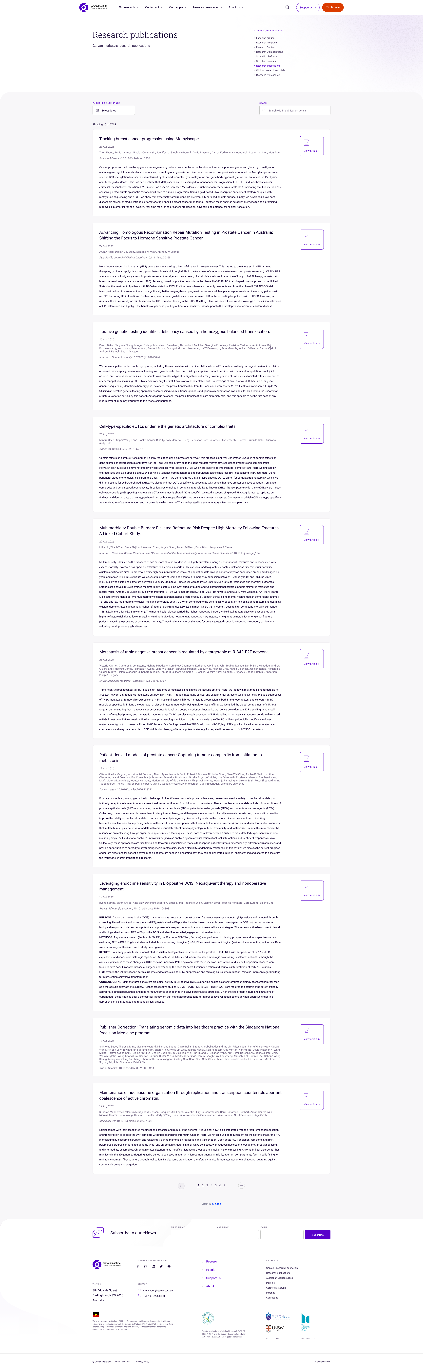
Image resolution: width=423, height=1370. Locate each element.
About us (234, 7)
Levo (328, 1362)
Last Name (222, 1227)
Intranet (270, 1292)
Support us (306, 7)
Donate (335, 7)
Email (264, 1227)
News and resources (205, 7)
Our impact (152, 7)
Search (264, 103)
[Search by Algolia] (211, 1204)
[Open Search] (287, 7)
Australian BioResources (279, 1277)
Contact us (272, 1297)
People (210, 1270)
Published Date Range (106, 103)
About (210, 1286)
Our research (127, 7)
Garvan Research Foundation (282, 1267)
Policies (270, 1282)
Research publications (278, 1272)
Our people (176, 7)
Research (212, 1261)
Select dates (109, 110)
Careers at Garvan (276, 1287)
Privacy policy (142, 1362)
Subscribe (318, 1234)
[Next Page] (241, 1185)
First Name (178, 1227)
